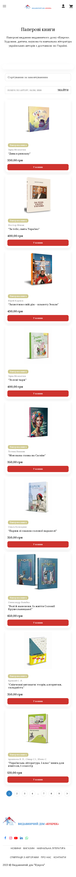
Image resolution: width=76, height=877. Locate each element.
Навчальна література (51, 848)
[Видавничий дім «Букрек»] (38, 6)
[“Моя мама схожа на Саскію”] (38, 421)
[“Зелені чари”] (38, 346)
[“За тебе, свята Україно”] (38, 195)
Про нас (46, 857)
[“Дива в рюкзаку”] (38, 119)
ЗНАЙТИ (62, 90)
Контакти (60, 857)
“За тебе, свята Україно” (23, 229)
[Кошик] (71, 6)
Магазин (28, 848)
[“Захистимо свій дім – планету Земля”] (38, 270)
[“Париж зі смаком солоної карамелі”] (38, 496)
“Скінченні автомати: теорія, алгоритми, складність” (35, 686)
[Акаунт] (63, 6)
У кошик (38, 167)
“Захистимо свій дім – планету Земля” (33, 304)
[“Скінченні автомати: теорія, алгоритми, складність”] (38, 650)
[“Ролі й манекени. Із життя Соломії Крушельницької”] (38, 572)
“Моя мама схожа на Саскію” (27, 455)
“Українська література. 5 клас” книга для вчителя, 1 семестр (36, 764)
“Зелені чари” (17, 380)
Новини (16, 848)
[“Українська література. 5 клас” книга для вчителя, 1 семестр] (38, 729)
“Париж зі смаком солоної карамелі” (32, 531)
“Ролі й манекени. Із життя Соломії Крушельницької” (31, 608)
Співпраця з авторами (24, 857)
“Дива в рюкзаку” (19, 153)
